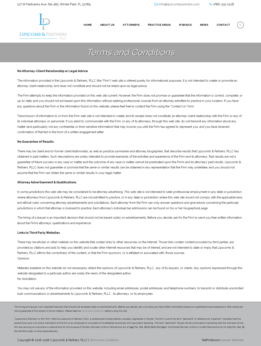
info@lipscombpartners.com (179, 4)
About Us (107, 24)
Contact (223, 24)
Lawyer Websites (232, 340)
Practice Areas (159, 24)
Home (88, 24)
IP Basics (185, 24)
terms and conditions (93, 311)
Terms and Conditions (104, 340)
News (204, 24)
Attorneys (131, 24)
